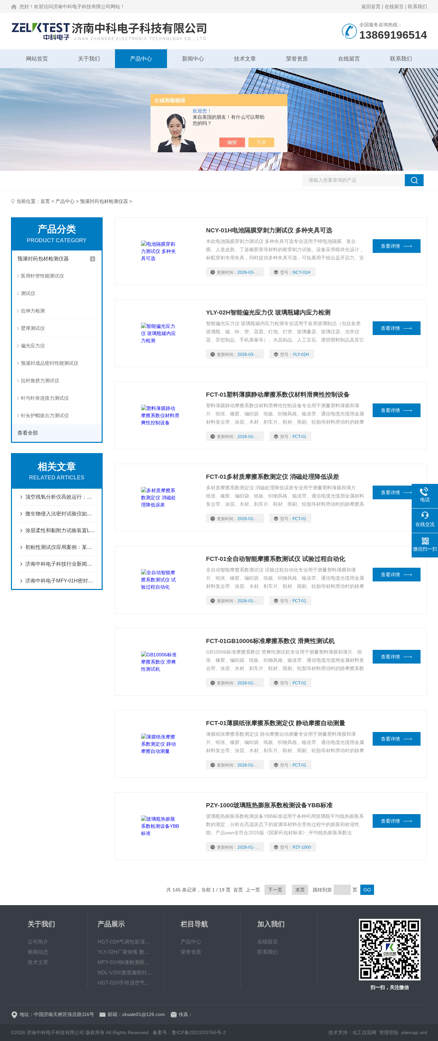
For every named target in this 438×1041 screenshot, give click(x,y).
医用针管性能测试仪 (42, 276)
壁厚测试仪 (33, 328)
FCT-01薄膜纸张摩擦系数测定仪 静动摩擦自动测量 (275, 723)
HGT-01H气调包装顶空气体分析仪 (126, 941)
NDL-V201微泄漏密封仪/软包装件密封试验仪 (126, 972)
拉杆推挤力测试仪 (40, 380)
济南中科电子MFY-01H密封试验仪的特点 (60, 580)
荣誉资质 (297, 59)
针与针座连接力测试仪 (45, 398)
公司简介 (38, 941)
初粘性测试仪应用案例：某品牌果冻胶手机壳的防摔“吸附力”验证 (60, 547)
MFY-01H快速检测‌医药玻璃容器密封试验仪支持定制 (126, 962)
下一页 (275, 889)
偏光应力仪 (33, 345)
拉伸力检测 (33, 310)
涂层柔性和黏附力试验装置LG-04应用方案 (60, 530)
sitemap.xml (414, 1032)
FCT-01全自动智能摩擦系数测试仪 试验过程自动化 (275, 558)
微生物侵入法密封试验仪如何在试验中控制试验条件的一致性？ (60, 513)
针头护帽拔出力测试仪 (45, 415)
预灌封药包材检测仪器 (104, 201)
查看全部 (27, 433)
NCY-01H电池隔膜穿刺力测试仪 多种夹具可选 (269, 230)
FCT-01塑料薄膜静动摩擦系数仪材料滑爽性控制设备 (278, 394)
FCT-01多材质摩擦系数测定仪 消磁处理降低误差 (272, 476)
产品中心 (141, 59)
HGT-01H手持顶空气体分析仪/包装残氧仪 (126, 983)
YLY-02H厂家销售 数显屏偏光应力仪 (126, 952)
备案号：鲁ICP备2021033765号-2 (189, 1032)
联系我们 (417, 6)
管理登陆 (388, 1032)
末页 (300, 889)
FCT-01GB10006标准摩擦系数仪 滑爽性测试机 (270, 641)
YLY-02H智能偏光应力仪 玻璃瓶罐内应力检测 (268, 312)
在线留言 (394, 6)
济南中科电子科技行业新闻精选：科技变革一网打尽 (60, 564)
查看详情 (390, 246)
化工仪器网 (364, 1032)
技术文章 (245, 59)
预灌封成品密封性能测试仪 (49, 363)
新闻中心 (193, 59)
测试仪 (28, 293)
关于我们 (89, 59)
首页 (45, 201)
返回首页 (371, 6)
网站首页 (37, 59)
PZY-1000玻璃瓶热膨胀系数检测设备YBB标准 (269, 805)
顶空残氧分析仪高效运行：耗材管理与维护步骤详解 (60, 497)
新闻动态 (38, 952)
